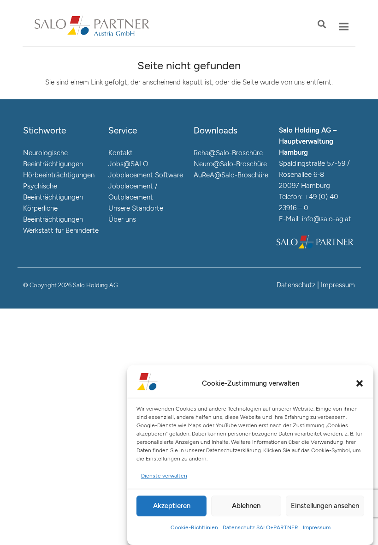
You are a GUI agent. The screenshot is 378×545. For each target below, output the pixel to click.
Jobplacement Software (145, 175)
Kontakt (120, 153)
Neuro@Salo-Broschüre (230, 164)
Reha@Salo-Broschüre (228, 153)
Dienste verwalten (164, 475)
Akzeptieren (171, 506)
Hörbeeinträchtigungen (58, 175)
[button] (359, 383)
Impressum (317, 527)
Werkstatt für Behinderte (61, 230)
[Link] (92, 26)
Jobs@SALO (128, 164)
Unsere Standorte (135, 208)
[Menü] (344, 26)
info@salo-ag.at (326, 219)
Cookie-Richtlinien (194, 527)
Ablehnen (246, 506)
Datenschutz (296, 285)
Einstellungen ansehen (325, 506)
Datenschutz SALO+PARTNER (260, 527)
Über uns (122, 219)
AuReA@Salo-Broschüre (231, 175)
